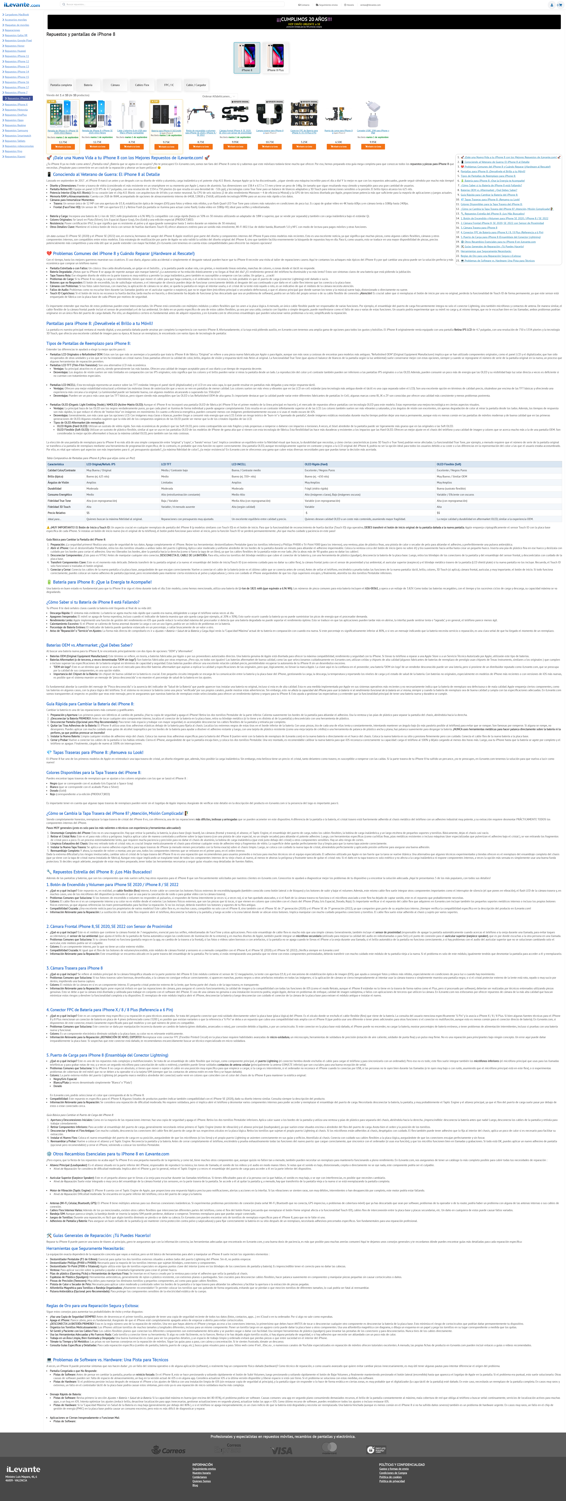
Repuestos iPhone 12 (17, 61)
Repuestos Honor (14, 45)
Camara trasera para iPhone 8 (269, 130)
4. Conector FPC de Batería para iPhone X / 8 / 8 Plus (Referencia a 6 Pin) (502, 232)
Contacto (305, 5)
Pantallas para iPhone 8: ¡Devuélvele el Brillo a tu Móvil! (493, 171)
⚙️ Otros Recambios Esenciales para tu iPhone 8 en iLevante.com (498, 241)
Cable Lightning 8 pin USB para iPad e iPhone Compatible (132, 131)
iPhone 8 (247, 70)
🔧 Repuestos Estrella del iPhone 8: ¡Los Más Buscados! (493, 213)
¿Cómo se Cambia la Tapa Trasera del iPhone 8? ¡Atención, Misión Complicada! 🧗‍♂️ (507, 209)
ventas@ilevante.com (370, 5)
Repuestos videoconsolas (19, 146)
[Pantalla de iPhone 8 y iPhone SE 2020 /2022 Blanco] (63, 114)
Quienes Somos (201, 1481)
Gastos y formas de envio (394, 1469)
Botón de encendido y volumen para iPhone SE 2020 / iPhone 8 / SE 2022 (200, 132)
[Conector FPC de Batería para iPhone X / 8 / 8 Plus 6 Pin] (304, 114)
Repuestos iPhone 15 (17, 77)
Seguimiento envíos (328, 5)
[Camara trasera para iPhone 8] (269, 114)
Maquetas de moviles (17, 25)
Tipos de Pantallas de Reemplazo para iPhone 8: (488, 176)
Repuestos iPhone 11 (17, 56)
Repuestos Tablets (15, 141)
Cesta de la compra (560, 5)
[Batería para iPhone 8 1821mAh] (166, 114)
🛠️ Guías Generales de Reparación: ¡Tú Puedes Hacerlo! (492, 246)
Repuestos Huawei (15, 51)
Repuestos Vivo (13, 151)
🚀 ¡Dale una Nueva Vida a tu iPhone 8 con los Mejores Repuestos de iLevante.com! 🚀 (511, 157)
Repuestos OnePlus (16, 114)
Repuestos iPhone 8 (19, 98)
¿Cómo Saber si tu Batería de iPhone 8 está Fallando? (491, 185)
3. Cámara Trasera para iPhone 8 (479, 227)
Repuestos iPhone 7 (16, 92)
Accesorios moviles (16, 19)
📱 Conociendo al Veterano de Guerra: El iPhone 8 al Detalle (495, 162)
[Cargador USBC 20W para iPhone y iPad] (373, 114)
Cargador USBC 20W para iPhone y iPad (373, 131)
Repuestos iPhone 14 (17, 71)
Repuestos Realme (15, 125)
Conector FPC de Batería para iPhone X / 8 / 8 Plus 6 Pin (304, 131)
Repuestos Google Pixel (18, 40)
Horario (350, 5)
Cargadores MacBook (17, 14)
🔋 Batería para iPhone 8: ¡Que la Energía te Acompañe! (493, 180)
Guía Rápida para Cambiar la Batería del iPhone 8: (489, 194)
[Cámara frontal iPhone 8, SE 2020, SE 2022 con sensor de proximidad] (235, 114)
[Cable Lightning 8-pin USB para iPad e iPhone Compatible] (132, 114)
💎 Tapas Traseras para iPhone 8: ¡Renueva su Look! (490, 199)
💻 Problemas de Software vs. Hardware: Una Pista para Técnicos (498, 260)
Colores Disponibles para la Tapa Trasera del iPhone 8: (491, 204)
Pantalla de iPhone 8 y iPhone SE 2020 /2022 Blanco (63, 131)
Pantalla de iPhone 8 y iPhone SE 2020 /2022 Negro (97, 131)
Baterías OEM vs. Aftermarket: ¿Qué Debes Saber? (489, 190)
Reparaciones (12, 30)
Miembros (552, 5)
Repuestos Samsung (16, 130)
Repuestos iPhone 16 (17, 82)
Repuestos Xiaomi (15, 156)
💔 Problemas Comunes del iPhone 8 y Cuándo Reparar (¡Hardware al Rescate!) (506, 166)
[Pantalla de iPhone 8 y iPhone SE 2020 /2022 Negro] (97, 114)
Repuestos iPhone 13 (17, 66)
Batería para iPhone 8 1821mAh (166, 130)
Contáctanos (199, 1477)
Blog (195, 1485)
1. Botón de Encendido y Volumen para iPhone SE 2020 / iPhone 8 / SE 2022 (504, 218)
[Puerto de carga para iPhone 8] (338, 114)
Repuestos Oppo (14, 120)
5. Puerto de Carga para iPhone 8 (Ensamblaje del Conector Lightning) (501, 237)
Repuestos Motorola (16, 109)
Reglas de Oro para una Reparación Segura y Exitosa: (491, 256)
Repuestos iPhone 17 (17, 87)
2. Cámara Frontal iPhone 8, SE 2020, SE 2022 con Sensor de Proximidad (502, 223)
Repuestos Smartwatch (18, 135)
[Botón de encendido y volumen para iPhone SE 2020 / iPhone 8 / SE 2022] (200, 114)
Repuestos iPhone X (16, 104)
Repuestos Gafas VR (16, 35)
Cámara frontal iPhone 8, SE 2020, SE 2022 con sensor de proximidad (235, 131)
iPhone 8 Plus (275, 70)
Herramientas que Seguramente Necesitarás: (486, 251)
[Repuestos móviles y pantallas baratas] (22, 6)
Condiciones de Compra (393, 1473)
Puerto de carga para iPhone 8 (339, 130)
